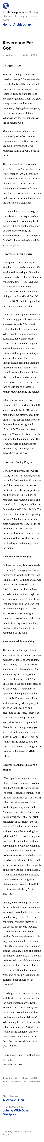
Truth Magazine (13, 12)
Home (7, 24)
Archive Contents (13, 1081)
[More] (29, 24)
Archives (19, 24)
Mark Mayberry (13, 55)
